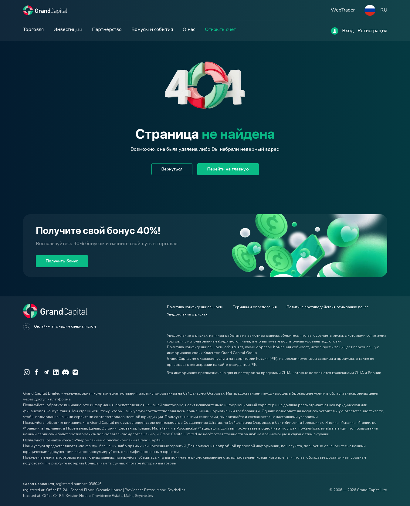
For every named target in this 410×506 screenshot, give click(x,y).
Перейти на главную (228, 169)
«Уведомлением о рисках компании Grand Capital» (118, 440)
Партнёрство (107, 29)
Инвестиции (67, 29)
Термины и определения (255, 307)
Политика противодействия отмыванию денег (327, 307)
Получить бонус (62, 261)
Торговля (33, 29)
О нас (189, 29)
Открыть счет (220, 29)
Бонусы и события (152, 29)
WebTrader (343, 10)
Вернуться (171, 169)
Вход (348, 30)
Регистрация (372, 30)
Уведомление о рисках (187, 314)
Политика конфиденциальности (195, 307)
